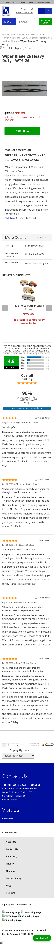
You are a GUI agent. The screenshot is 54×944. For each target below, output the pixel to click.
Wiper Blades (11, 41)
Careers (14, 2)
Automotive (45, 37)
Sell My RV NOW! (45, 21)
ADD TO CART (23, 131)
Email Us (35, 784)
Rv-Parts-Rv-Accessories (29, 34)
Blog (8, 885)
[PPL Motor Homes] (6, 11)
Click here (9, 218)
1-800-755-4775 (24, 12)
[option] (28, 307)
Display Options (19, 750)
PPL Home (8, 34)
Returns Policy (13, 878)
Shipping (10, 871)
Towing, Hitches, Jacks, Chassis (19, 37)
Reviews (10, 892)
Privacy (10, 863)
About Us (11, 841)
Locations (22, 2)
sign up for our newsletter (17, 904)
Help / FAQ (11, 856)
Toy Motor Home (28, 305)
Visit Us (10, 809)
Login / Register (44, 2)
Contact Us (32, 2)
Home (8, 2)
